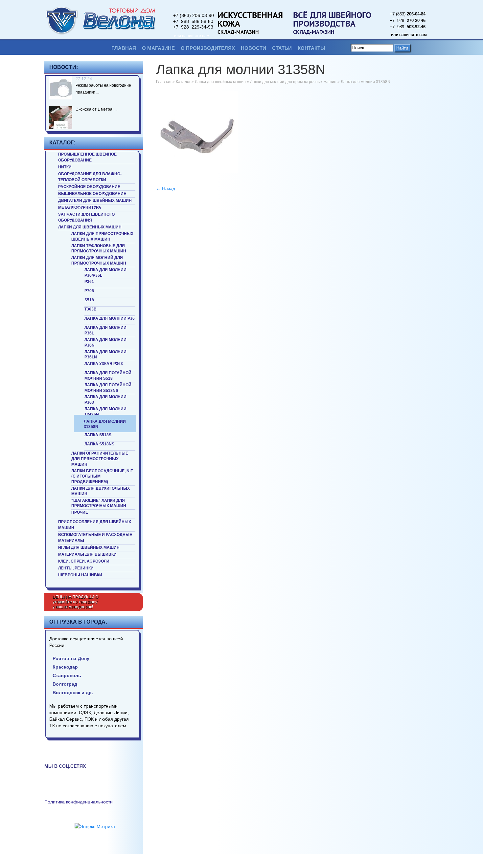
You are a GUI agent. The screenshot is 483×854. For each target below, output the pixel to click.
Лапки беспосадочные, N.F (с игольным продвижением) (102, 476)
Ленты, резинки (76, 568)
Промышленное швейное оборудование (87, 157)
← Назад (165, 188)
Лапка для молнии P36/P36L (105, 272)
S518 (89, 300)
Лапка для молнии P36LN (105, 355)
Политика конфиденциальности (78, 801)
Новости (253, 48)
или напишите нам (191, 35)
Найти (402, 48)
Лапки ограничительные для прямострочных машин (99, 459)
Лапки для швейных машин (90, 227)
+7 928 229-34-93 (193, 27)
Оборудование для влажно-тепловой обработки (90, 177)
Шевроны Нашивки (80, 575)
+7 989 (408, 26)
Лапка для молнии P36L (105, 330)
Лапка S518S (97, 435)
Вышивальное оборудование (92, 193)
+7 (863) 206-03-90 (193, 15)
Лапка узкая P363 (103, 363)
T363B (90, 309)
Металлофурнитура (79, 207)
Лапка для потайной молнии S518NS (107, 388)
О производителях (208, 48)
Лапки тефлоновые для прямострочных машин (98, 249)
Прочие (79, 512)
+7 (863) (408, 13)
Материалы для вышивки (87, 554)
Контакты (311, 48)
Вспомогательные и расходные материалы (95, 537)
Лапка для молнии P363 (105, 400)
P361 (89, 281)
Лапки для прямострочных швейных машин (102, 236)
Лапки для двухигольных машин (100, 491)
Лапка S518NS (99, 444)
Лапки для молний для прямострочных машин (98, 260)
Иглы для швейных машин (89, 547)
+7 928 (408, 20)
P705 (89, 290)
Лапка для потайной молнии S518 (107, 376)
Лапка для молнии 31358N (105, 424)
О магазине (158, 48)
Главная (123, 48)
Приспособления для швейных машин (94, 525)
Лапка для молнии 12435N (105, 412)
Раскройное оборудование (89, 186)
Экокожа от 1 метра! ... (96, 109)
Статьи (282, 48)
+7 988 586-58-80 (193, 21)
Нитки (65, 167)
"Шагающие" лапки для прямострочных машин (98, 503)
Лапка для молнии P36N (105, 342)
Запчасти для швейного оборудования (86, 217)
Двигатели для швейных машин (95, 200)
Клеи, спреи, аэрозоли (83, 561)
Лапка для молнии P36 (109, 318)
